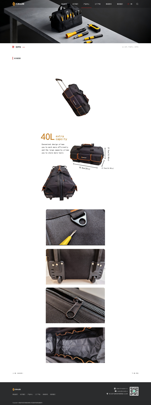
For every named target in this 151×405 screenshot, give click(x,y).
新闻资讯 (109, 4)
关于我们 (75, 4)
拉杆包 (136, 47)
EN (131, 4)
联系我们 (120, 4)
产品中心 (86, 4)
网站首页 (64, 4)
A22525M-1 (20, 373)
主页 (125, 47)
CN (128, 4)
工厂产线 (97, 4)
